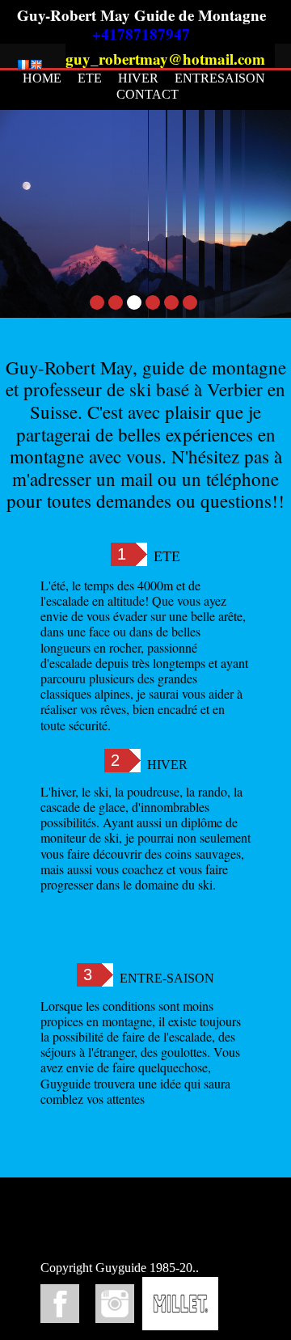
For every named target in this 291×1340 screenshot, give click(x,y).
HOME (42, 78)
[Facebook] (59, 1303)
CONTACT (147, 94)
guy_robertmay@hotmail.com (165, 59)
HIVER (138, 78)
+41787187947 (141, 33)
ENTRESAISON (220, 78)
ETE (90, 78)
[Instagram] (114, 1303)
